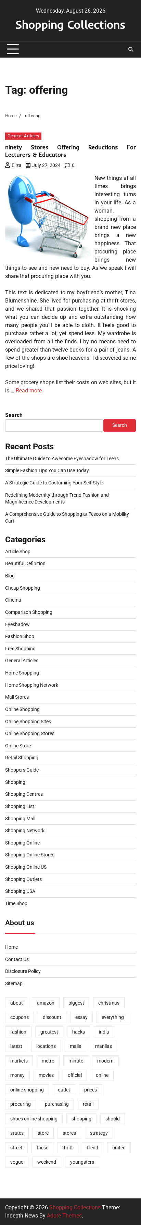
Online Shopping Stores (29, 733)
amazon (45, 1003)
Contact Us (17, 959)
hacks (78, 1032)
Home (11, 947)
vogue (16, 1162)
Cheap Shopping (22, 588)
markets (19, 1061)
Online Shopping (22, 709)
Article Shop (17, 551)
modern (105, 1061)
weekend (46, 1162)
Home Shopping (22, 673)
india (104, 1032)
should (112, 1118)
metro (48, 1061)
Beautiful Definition (25, 563)
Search (14, 415)
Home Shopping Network (31, 685)
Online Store (18, 745)
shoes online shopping (33, 1118)
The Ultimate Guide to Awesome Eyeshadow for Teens (62, 458)
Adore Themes (64, 1215)
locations (46, 1046)
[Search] (131, 49)
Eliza (17, 165)
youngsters (82, 1162)
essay (81, 1017)
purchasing (57, 1104)
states (17, 1133)
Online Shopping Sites (28, 721)
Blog (10, 575)
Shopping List (19, 806)
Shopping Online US (26, 867)
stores (69, 1133)
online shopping (27, 1089)
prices (90, 1089)
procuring (20, 1104)
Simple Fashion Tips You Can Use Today (47, 470)
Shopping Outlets (23, 879)
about (16, 1003)
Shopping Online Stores (29, 854)
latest (16, 1046)
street (16, 1147)
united (119, 1147)
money (17, 1075)
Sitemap (14, 983)
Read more (29, 390)
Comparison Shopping (28, 612)
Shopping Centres (24, 794)
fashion (18, 1032)
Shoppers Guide (22, 770)
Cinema (13, 600)
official (75, 1075)
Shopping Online (22, 843)
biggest (76, 1003)
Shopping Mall (20, 818)
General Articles (23, 136)
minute (75, 1061)
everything (113, 1017)
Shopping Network (24, 830)
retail (88, 1104)
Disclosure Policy (23, 971)
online (102, 1075)
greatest (49, 1032)
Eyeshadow (17, 624)
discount (52, 1017)
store (43, 1133)
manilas (103, 1046)
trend (92, 1147)
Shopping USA (20, 891)
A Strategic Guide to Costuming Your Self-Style (54, 482)
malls (75, 1046)
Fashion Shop (19, 636)
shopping (81, 1118)
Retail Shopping (21, 757)
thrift (67, 1147)
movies (46, 1075)
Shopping (15, 782)
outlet (64, 1089)
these (42, 1147)
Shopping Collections (70, 24)
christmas (108, 1003)
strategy (99, 1133)
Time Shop (16, 903)
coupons (19, 1017)
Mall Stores (17, 697)
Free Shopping (20, 648)
